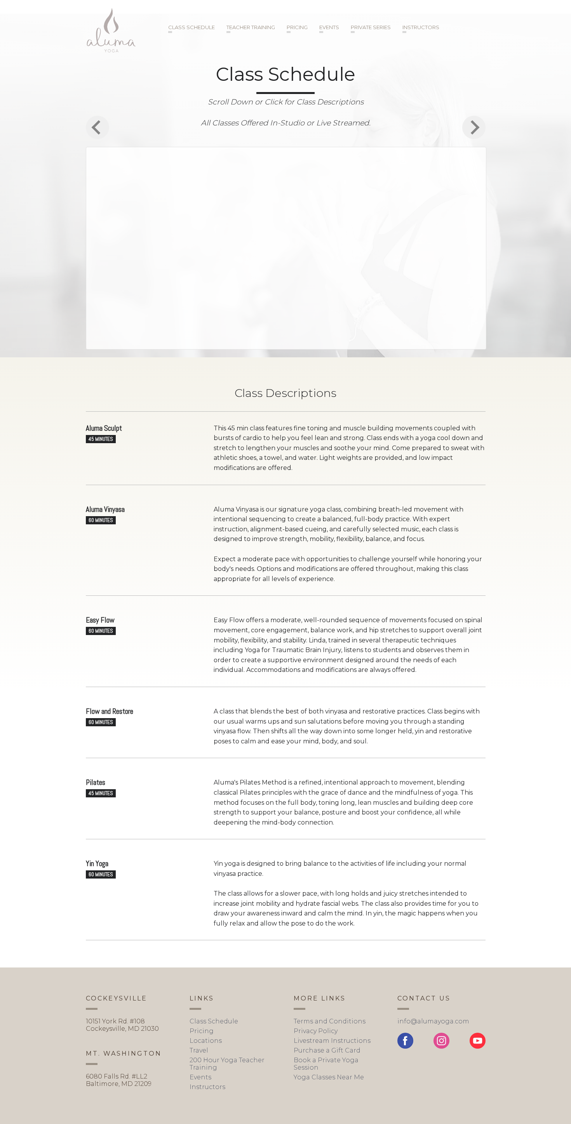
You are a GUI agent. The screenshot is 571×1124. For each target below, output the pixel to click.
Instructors (420, 27)
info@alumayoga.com (433, 1021)
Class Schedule (191, 27)
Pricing (297, 27)
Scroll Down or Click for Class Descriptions (286, 101)
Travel (199, 1050)
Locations (206, 1040)
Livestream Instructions (332, 1040)
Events (329, 27)
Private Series (371, 27)
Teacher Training (250, 27)
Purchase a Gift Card (327, 1050)
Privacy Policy (316, 1031)
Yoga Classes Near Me (329, 1077)
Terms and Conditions (330, 1021)
